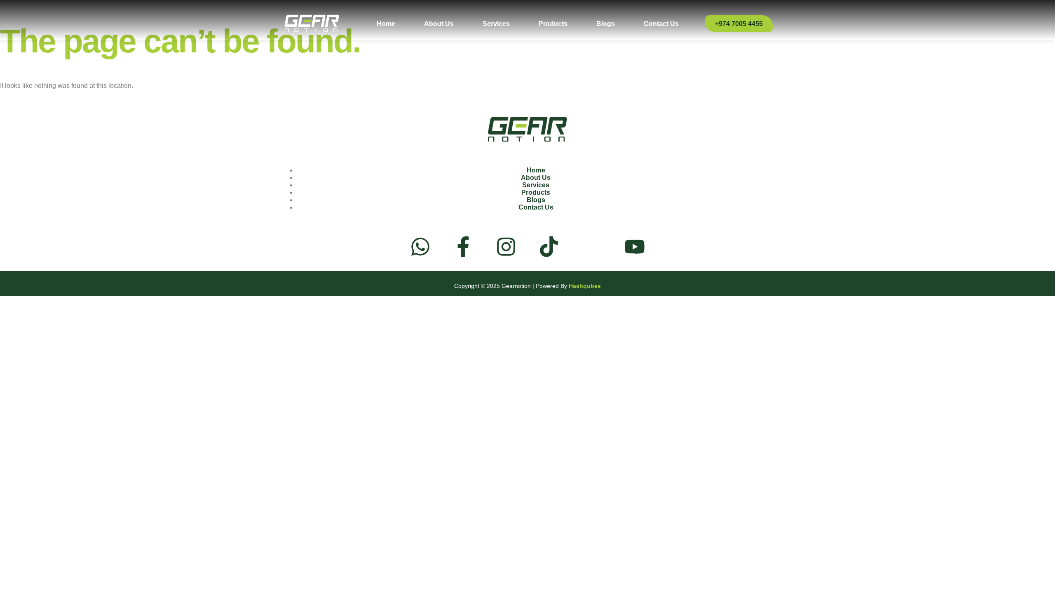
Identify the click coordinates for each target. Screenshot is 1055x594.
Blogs (605, 23)
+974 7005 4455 (739, 23)
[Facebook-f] (463, 246)
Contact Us (661, 23)
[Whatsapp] (420, 246)
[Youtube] (634, 246)
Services (496, 23)
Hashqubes (585, 286)
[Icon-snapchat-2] (591, 246)
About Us (439, 23)
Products (553, 23)
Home (386, 23)
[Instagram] (506, 246)
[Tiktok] (549, 246)
